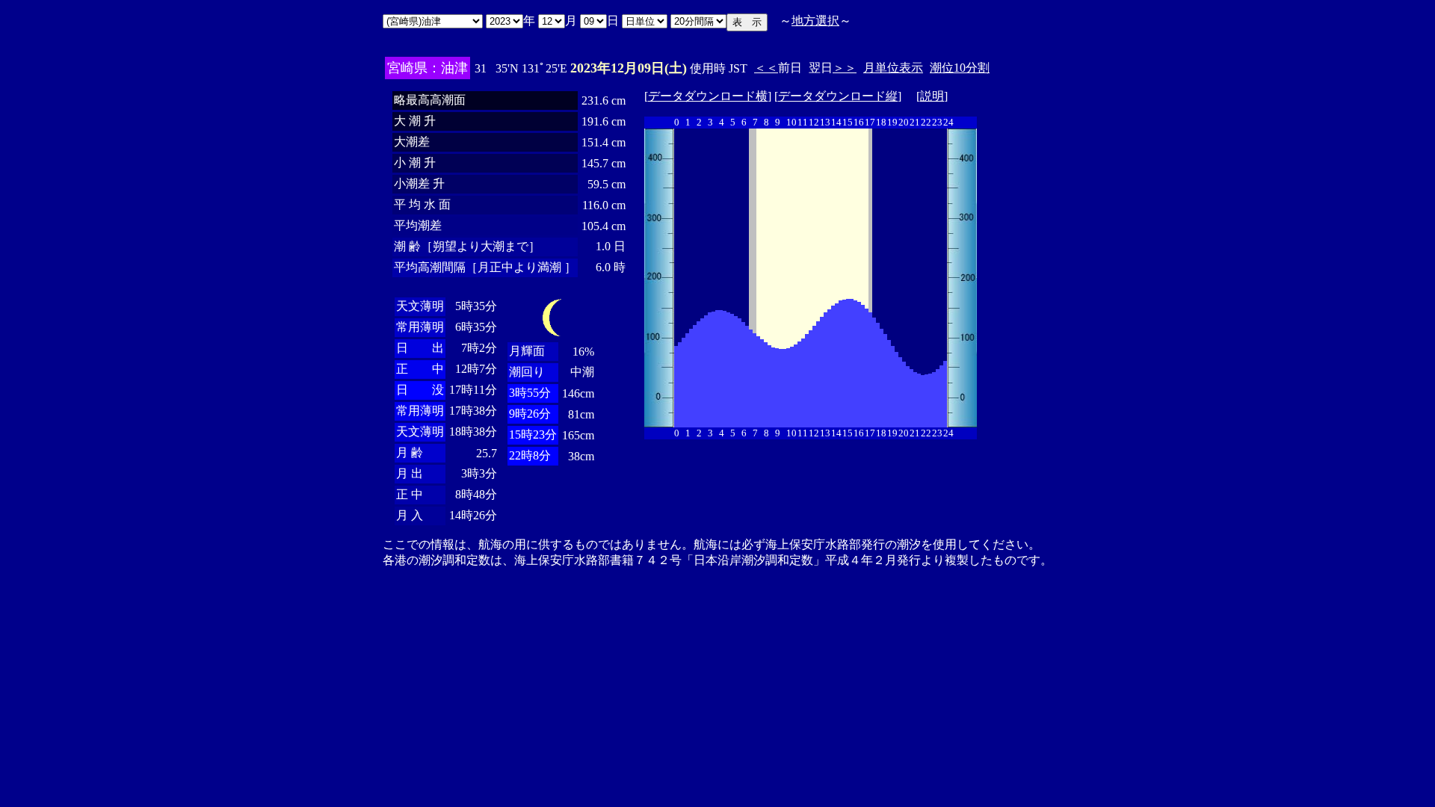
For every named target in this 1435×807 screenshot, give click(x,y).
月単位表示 (893, 67)
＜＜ (766, 67)
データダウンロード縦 (838, 96)
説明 (932, 96)
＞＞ (845, 67)
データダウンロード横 (708, 96)
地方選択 (815, 20)
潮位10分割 (960, 67)
